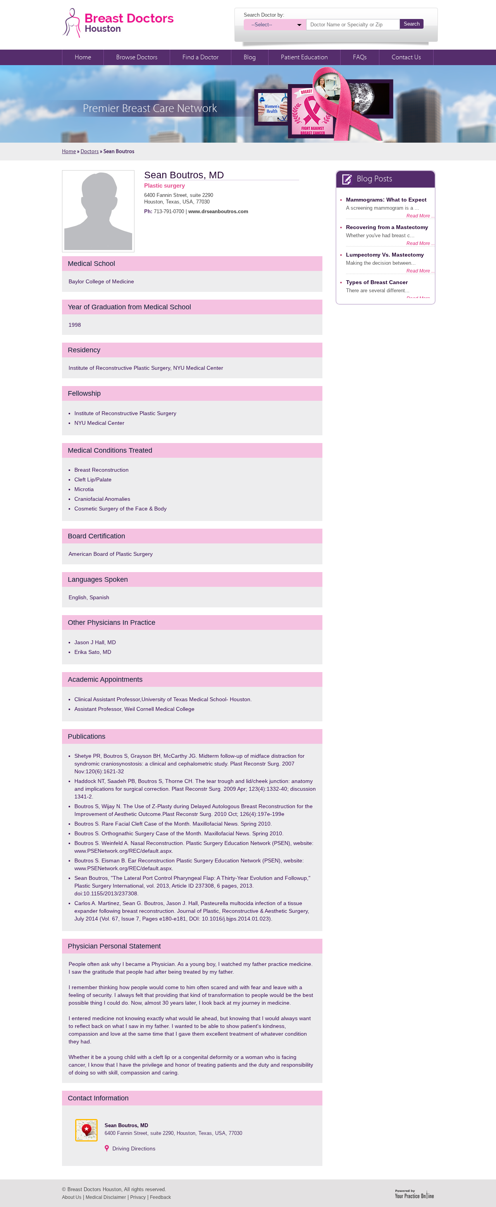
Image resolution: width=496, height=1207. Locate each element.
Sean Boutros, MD (184, 174)
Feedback (160, 1197)
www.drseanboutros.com (218, 211)
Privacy (138, 1197)
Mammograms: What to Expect (386, 200)
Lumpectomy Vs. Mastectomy (385, 255)
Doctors (90, 151)
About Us (71, 1197)
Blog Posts (374, 179)
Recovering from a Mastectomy (387, 227)
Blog (250, 57)
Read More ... (420, 216)
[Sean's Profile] (98, 211)
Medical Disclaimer (106, 1197)
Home (83, 57)
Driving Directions (133, 1148)
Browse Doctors (136, 57)
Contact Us (406, 57)
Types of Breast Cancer (377, 282)
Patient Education (304, 57)
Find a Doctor (201, 57)
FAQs (360, 57)
